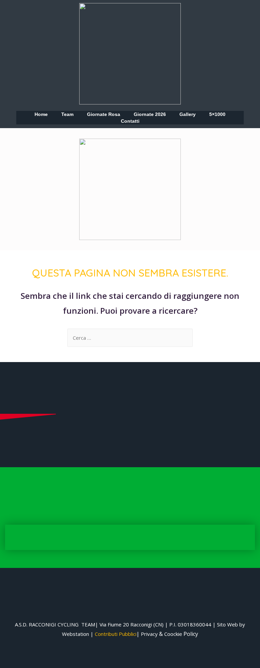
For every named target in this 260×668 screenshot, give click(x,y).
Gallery (187, 114)
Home (41, 114)
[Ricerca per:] (130, 337)
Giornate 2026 (150, 114)
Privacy (149, 633)
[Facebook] (26, 144)
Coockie (173, 633)
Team (67, 114)
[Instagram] (26, 154)
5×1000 (217, 114)
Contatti (130, 121)
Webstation (75, 633)
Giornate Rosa (103, 114)
